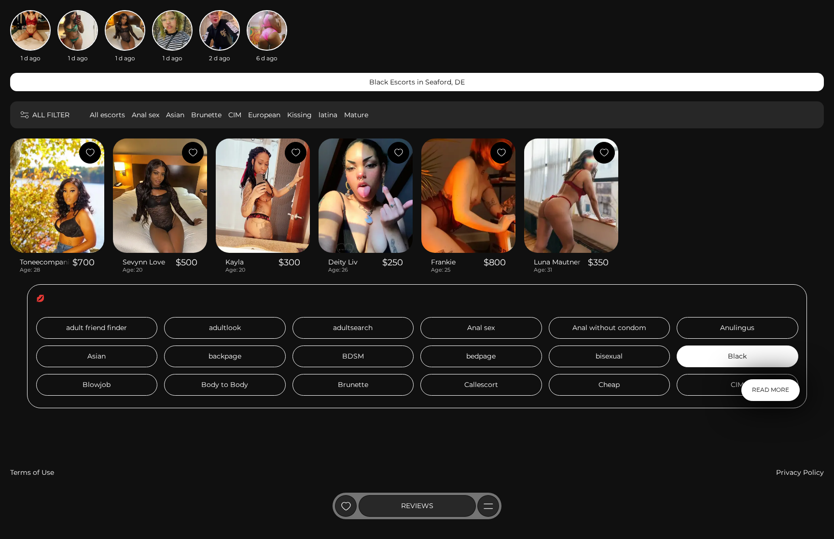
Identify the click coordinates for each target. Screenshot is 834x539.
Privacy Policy (800, 472)
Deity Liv (343, 262)
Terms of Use (32, 472)
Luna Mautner (557, 262)
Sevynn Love (144, 262)
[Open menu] (488, 506)
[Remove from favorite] (90, 153)
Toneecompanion (45, 262)
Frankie (443, 262)
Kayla (234, 262)
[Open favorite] (346, 506)
